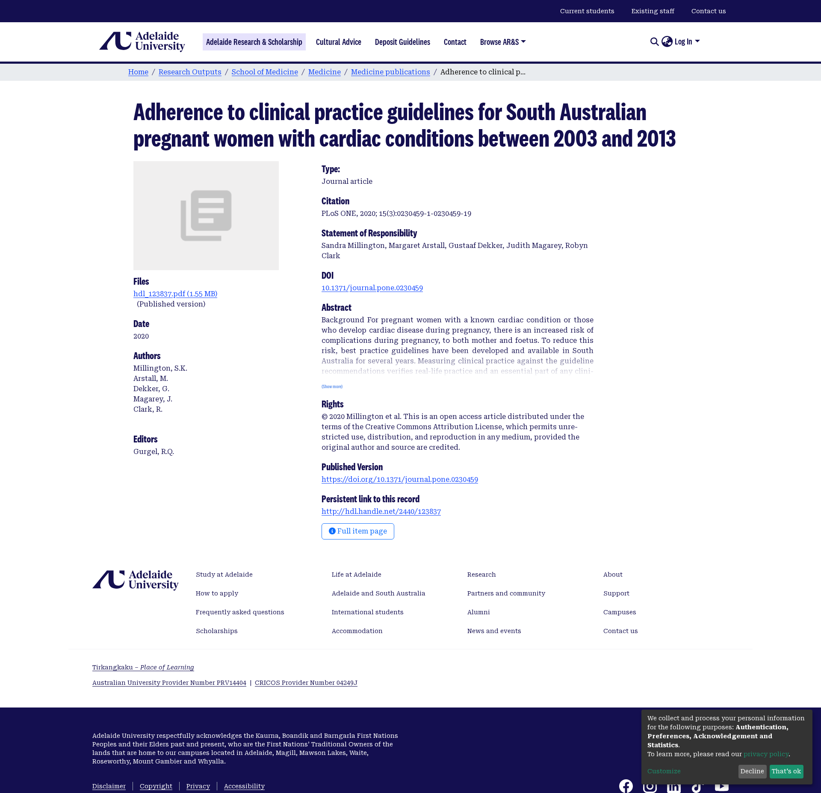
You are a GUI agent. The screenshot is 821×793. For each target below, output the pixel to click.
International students (368, 612)
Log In (683, 41)
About (613, 574)
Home (138, 72)
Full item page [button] (361, 531)
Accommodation (357, 631)
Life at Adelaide (356, 574)
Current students (587, 11)
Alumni (478, 612)
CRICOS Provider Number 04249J (306, 682)
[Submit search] (654, 42)
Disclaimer (109, 786)
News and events (494, 631)
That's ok (786, 771)
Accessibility (244, 786)
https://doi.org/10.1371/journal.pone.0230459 (400, 479)
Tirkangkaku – (143, 667)
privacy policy (766, 754)
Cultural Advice (338, 42)
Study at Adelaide (224, 574)
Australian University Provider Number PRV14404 (169, 682)
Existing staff (653, 11)
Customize (664, 771)
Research (481, 574)
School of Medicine (265, 72)
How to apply (217, 593)
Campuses (619, 612)
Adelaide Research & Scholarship (254, 42)
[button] (667, 42)
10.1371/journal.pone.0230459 (372, 288)
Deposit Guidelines (402, 42)
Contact (455, 42)
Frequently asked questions (240, 612)
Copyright (156, 786)
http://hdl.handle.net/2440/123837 (381, 511)
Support (616, 593)
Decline (752, 771)
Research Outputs (190, 72)
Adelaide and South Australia (378, 593)
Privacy (198, 786)
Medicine (324, 72)
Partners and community (506, 593)
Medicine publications (390, 72)
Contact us (708, 11)
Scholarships (217, 631)
